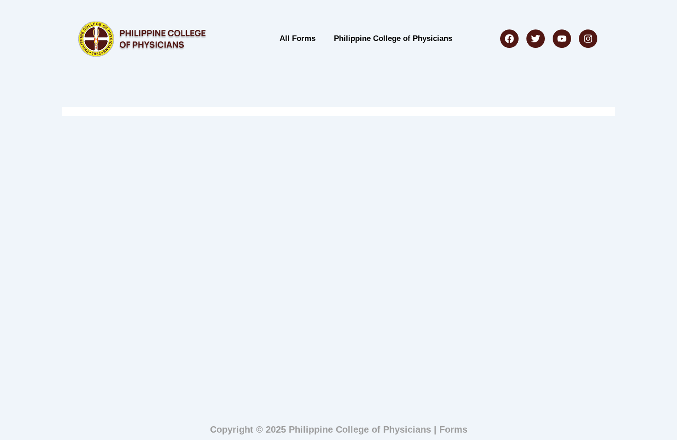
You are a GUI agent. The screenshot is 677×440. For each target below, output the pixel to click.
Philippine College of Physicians (393, 38)
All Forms (297, 38)
